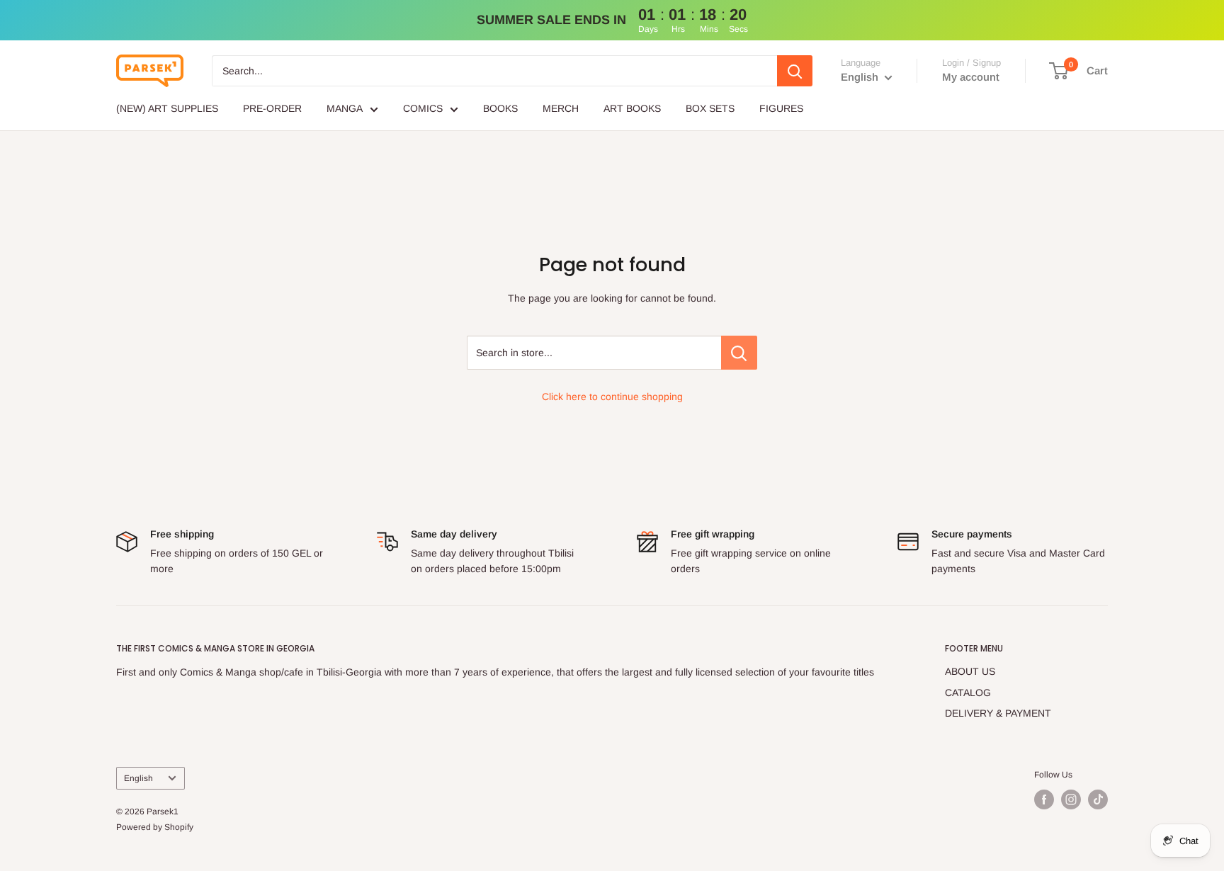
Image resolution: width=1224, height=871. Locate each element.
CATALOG (968, 692)
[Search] (794, 70)
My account (970, 77)
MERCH (561, 108)
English (138, 778)
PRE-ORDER (272, 108)
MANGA (345, 108)
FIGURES (781, 108)
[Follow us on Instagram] (1071, 799)
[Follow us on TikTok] (1098, 799)
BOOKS (500, 108)
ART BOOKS (632, 108)
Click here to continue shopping (612, 396)
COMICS (423, 108)
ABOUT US (970, 671)
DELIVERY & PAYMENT (998, 713)
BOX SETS (710, 108)
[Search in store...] (739, 353)
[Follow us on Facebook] (1044, 799)
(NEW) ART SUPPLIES (167, 108)
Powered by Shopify (154, 827)
